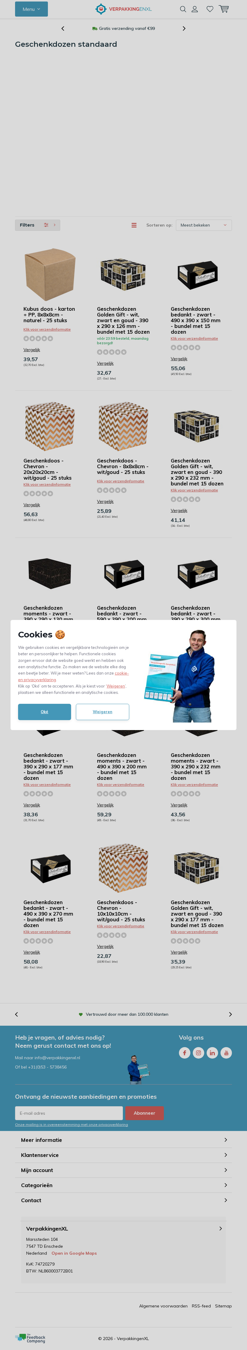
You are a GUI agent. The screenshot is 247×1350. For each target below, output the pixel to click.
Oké (44, 711)
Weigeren (116, 686)
